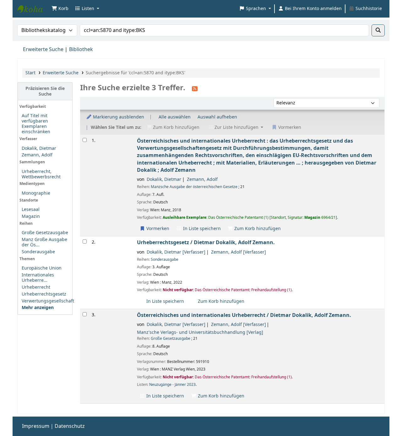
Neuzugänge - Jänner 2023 (172, 384)
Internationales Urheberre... (38, 278)
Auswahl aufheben (217, 117)
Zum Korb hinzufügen (257, 228)
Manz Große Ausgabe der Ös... (44, 242)
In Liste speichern (201, 228)
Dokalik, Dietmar (39, 148)
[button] (60, 9)
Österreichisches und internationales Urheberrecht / (244, 315)
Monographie (36, 193)
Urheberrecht (36, 287)
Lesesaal (31, 209)
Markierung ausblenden (118, 117)
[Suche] (378, 30)
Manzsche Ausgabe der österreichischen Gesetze (194, 187)
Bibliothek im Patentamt (33, 9)
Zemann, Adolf (37, 155)
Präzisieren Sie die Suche (45, 91)
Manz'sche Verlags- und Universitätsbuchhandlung (200, 332)
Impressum (35, 426)
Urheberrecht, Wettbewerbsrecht (41, 174)
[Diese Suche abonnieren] (194, 88)
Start (30, 73)
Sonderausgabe (38, 252)
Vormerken (157, 228)
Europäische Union (42, 268)
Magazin (31, 216)
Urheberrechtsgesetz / (206, 242)
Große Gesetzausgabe (45, 232)
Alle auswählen (175, 117)
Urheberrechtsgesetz (44, 294)
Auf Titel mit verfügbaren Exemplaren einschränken (36, 124)
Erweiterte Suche (43, 49)
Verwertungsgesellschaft (48, 301)
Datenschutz (70, 426)
